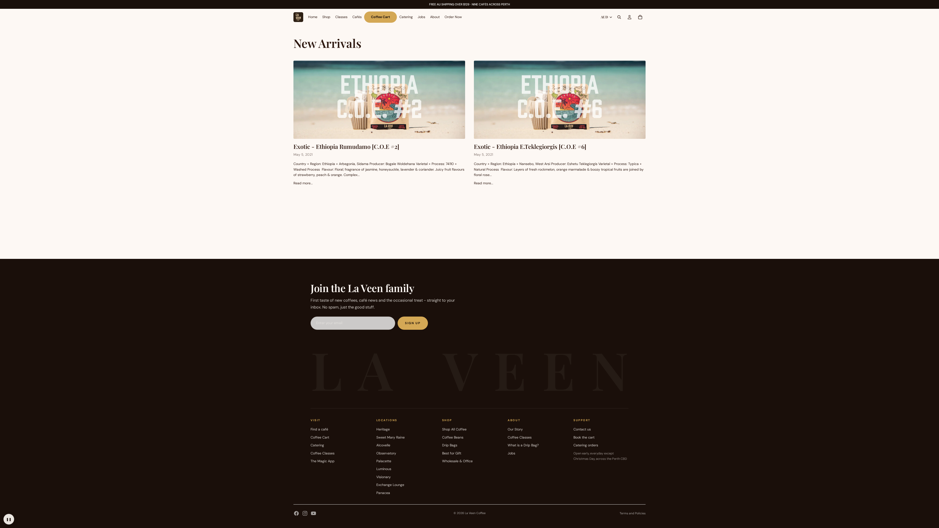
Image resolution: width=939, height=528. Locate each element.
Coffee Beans (452, 437)
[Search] (619, 17)
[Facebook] (296, 513)
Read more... (303, 183)
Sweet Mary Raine (390, 437)
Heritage (383, 429)
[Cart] (640, 17)
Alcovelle (383, 445)
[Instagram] (305, 513)
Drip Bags (449, 445)
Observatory (386, 453)
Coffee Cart (320, 437)
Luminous (383, 469)
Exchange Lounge (390, 485)
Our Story (515, 429)
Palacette (383, 461)
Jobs (511, 453)
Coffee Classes (323, 453)
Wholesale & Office (457, 461)
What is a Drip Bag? (523, 445)
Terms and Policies (633, 513)
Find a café (319, 429)
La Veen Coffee (475, 513)
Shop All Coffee (454, 429)
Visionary (383, 477)
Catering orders (585, 445)
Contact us (582, 429)
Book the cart (583, 437)
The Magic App (323, 461)
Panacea (383, 493)
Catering (317, 445)
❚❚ (8, 519)
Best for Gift (451, 453)
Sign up (413, 323)
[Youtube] (313, 513)
